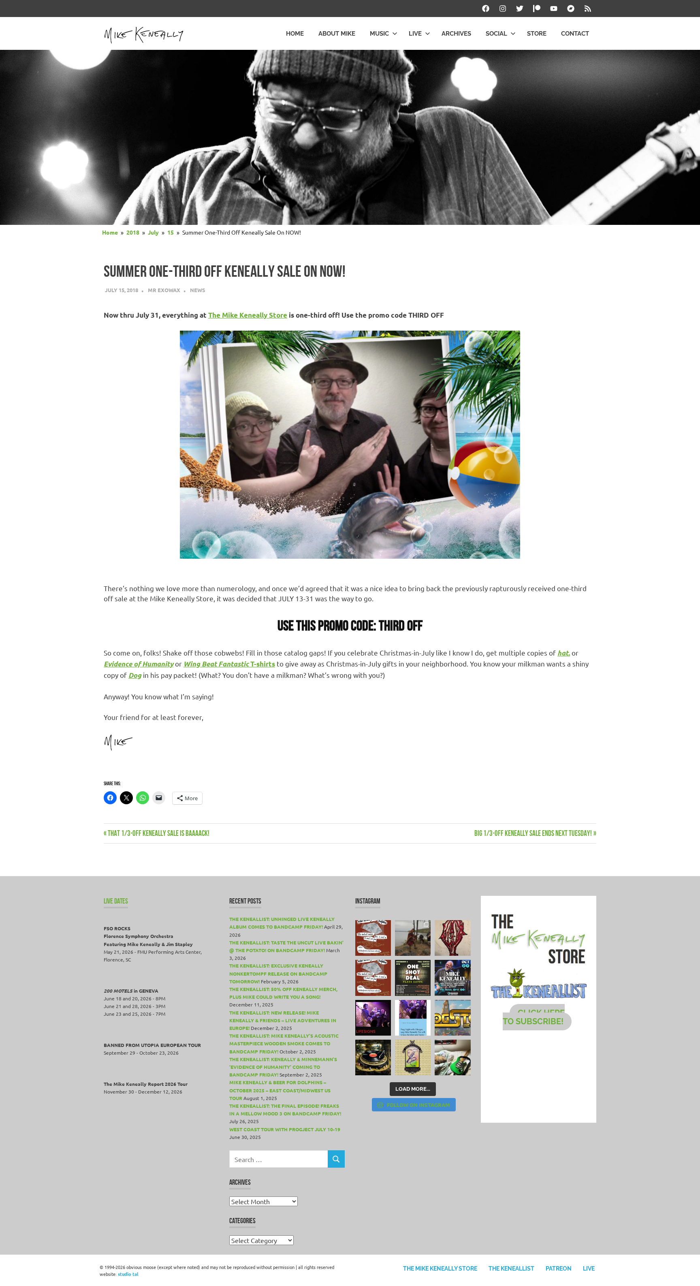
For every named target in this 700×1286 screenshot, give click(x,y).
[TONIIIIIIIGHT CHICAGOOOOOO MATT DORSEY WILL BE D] (452, 977)
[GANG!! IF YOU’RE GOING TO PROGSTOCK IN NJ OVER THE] (452, 1018)
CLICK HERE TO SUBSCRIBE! (534, 1017)
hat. (563, 653)
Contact (575, 33)
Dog (134, 675)
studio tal (128, 1274)
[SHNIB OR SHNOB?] (452, 938)
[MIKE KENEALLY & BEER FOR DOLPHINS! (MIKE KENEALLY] (373, 977)
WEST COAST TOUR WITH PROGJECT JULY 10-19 (284, 1129)
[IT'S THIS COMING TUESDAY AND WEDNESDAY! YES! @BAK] (373, 938)
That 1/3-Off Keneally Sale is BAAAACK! (158, 833)
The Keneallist (511, 1268)
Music (379, 33)
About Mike (336, 33)
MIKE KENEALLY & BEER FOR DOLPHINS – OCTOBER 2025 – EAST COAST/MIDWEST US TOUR (280, 1090)
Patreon (559, 1268)
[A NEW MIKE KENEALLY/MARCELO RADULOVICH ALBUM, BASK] (373, 1057)
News (197, 289)
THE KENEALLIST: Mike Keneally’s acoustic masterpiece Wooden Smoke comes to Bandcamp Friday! (284, 1043)
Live (415, 33)
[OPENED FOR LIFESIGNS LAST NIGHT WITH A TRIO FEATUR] (373, 1018)
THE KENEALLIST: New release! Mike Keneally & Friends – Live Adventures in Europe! (282, 1020)
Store (536, 33)
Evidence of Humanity (138, 664)
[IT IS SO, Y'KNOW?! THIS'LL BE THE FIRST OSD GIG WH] (413, 977)
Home (295, 33)
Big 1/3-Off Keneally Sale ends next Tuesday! (533, 833)
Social (496, 33)
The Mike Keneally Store (247, 315)
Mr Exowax (164, 289)
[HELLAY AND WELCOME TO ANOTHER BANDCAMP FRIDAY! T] (413, 1057)
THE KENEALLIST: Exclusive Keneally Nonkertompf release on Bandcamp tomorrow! (278, 973)
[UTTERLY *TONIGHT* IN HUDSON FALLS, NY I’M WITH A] (413, 1018)
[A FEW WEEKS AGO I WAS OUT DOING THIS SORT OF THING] (413, 938)
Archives (456, 33)
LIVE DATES (116, 901)
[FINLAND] (452, 1057)
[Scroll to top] (686, 1272)
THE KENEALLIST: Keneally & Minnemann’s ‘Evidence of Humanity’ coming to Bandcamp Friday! (283, 1067)
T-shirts (229, 664)
